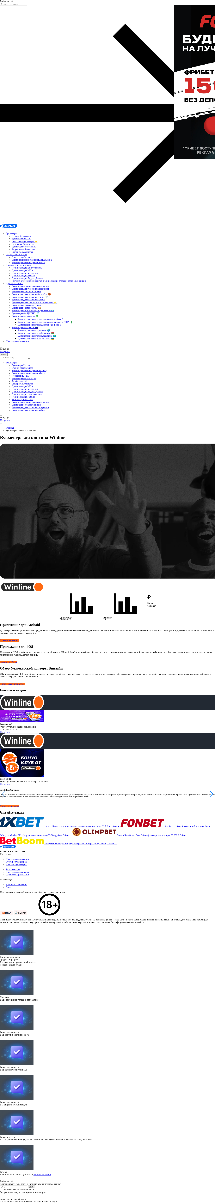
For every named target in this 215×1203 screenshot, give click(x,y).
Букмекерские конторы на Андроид (29, 370)
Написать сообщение (16, 884)
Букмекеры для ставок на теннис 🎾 (30, 297)
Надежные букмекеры (23, 244)
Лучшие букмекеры (21, 236)
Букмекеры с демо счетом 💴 (26, 308)
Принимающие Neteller (23, 275)
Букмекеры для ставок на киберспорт (30, 289)
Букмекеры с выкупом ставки (26, 305)
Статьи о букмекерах (16, 861)
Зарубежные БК (19, 381)
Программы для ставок (17, 872)
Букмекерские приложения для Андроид (32, 260)
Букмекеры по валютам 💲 (25, 316)
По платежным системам (18, 265)
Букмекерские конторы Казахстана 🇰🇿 (37, 336)
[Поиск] (29, 358)
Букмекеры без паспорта (24, 246)
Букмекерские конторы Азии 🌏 (34, 330)
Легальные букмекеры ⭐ (24, 241)
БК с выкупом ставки (22, 399)
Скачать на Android (9, 640)
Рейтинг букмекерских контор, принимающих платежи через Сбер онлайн (49, 281)
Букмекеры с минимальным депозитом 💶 (33, 310)
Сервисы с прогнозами (17, 874)
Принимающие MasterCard (25, 273)
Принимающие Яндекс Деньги (27, 278)
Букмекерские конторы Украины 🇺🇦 (36, 338)
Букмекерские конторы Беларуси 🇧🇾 (36, 333)
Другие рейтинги (14, 283)
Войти (3, 354)
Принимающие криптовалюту (27, 267)
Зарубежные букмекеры (23, 249)
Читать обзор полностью (12, 684)
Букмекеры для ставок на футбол (28, 299)
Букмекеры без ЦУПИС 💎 (25, 313)
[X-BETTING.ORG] (8, 228)
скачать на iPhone (8, 662)
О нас (9, 887)
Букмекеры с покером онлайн (26, 291)
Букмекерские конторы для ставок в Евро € (39, 324)
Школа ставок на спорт (17, 341)
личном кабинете (42, 1174)
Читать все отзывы (9, 806)
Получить (5, 351)
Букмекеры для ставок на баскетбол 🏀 (31, 294)
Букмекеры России (21, 238)
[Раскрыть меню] (1, 423)
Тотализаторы (13, 869)
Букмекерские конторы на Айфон (28, 262)
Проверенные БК (20, 376)
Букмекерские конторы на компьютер (30, 286)
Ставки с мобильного (16, 254)
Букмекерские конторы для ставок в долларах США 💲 (45, 322)
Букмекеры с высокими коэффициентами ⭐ (34, 302)
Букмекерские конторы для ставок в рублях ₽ (40, 319)
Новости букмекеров (16, 864)
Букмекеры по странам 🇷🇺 (25, 327)
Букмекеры (11, 233)
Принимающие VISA (22, 270)
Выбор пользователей (22, 252)
